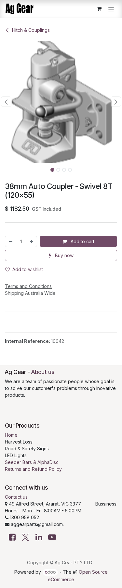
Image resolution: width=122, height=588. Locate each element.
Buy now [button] (64, 255)
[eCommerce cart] (99, 9)
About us (42, 372)
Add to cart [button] (81, 241)
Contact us (16, 497)
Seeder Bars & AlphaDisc (32, 462)
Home (11, 435)
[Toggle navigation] (111, 9)
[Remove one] (10, 241)
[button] (6, 101)
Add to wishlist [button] (27, 269)
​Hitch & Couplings (31, 30)
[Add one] (32, 241)
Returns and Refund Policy (33, 469)
